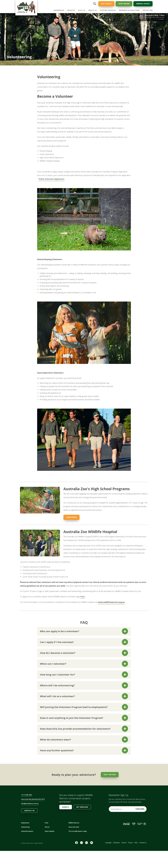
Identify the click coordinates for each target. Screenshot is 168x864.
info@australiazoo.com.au (30, 803)
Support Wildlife (108, 10)
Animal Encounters (27, 831)
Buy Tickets (106, 4)
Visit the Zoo (110, 775)
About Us (92, 10)
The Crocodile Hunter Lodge (77, 831)
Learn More (71, 517)
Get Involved (82, 807)
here (82, 596)
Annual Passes (143, 4)
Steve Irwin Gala (73, 827)
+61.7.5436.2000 (26, 795)
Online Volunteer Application (51, 179)
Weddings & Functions (129, 10)
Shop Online (123, 4)
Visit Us (81, 10)
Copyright (108, 843)
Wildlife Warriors (73, 823)
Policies (123, 843)
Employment (25, 823)
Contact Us (29, 811)
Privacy (130, 843)
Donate (65, 807)
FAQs (46, 823)
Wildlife (71, 10)
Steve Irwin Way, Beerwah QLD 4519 (33, 799)
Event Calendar (49, 831)
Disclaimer (116, 843)
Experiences (59, 10)
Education (148, 10)
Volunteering (25, 827)
